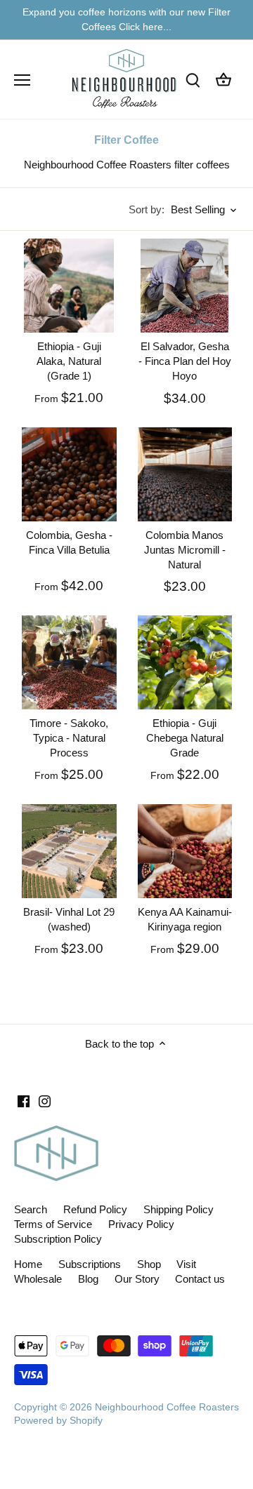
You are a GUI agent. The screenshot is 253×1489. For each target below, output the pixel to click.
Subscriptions (89, 1264)
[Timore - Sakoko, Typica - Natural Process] (69, 662)
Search (30, 1209)
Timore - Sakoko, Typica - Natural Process (69, 738)
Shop (149, 1264)
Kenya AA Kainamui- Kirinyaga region (185, 919)
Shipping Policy (178, 1209)
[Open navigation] (22, 80)
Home (28, 1264)
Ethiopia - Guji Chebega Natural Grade (184, 738)
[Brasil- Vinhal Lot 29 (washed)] (69, 851)
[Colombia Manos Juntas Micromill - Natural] (185, 474)
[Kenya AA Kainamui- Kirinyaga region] (185, 851)
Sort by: (146, 209)
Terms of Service (53, 1224)
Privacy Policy (141, 1224)
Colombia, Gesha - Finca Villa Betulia (69, 542)
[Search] (192, 79)
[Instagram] (45, 1100)
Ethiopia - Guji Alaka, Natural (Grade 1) (69, 361)
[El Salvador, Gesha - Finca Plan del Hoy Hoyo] (185, 286)
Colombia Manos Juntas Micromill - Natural (185, 549)
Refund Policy (95, 1209)
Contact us (200, 1279)
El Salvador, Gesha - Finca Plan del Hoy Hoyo (184, 361)
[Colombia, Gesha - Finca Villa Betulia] (69, 474)
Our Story (137, 1279)
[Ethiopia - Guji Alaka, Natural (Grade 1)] (69, 286)
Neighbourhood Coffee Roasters (167, 1407)
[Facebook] (24, 1100)
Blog (88, 1279)
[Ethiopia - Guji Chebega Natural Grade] (185, 662)
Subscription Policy (58, 1239)
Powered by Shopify (58, 1420)
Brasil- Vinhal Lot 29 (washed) (69, 919)
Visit (186, 1264)
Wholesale (38, 1279)
